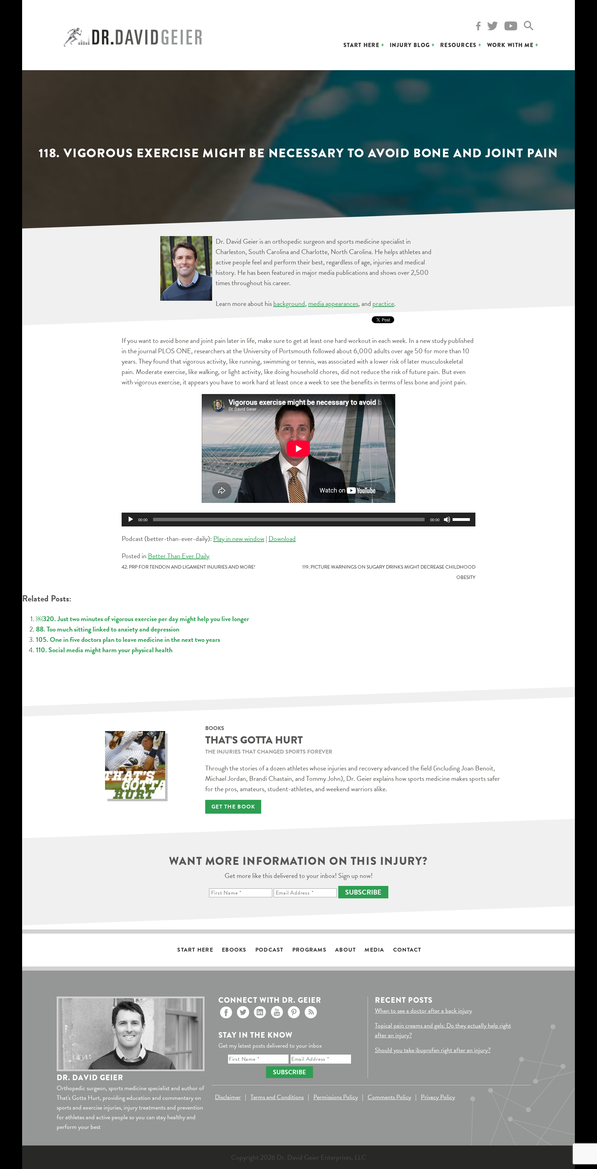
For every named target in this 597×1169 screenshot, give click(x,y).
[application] (298, 519)
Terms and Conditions (277, 1097)
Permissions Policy (335, 1097)
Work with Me (510, 45)
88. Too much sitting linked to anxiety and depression (107, 629)
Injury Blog (410, 45)
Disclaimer (228, 1097)
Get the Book (233, 807)
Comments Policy (389, 1097)
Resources (458, 45)
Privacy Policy (438, 1097)
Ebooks (234, 950)
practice (383, 303)
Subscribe (363, 892)
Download (282, 538)
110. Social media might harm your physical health (104, 650)
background (289, 303)
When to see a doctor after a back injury (423, 1010)
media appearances (333, 303)
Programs (309, 950)
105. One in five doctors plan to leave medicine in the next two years (128, 639)
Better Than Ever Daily (178, 556)
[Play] (130, 519)
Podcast (269, 950)
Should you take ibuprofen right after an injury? (433, 1050)
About (345, 950)
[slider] (462, 519)
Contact (407, 950)
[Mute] (447, 519)
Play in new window (238, 538)
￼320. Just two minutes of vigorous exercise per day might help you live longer (142, 619)
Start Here (361, 45)
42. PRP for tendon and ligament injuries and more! (188, 567)
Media (374, 950)
